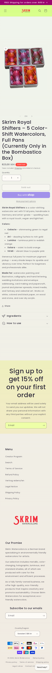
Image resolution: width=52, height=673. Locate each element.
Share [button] (7, 306)
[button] (5, 11)
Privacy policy (11, 662)
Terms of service (26, 662)
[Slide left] (20, 116)
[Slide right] (32, 116)
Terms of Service (14, 468)
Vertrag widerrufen (14, 480)
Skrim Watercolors (22, 658)
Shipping (18, 168)
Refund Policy (12, 474)
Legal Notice (11, 486)
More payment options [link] (26, 201)
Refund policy (38, 658)
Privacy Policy (12, 498)
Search (8, 462)
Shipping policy (42, 662)
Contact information (33, 666)
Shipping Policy (12, 492)
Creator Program (13, 456)
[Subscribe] (44, 425)
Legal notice (17, 666)
